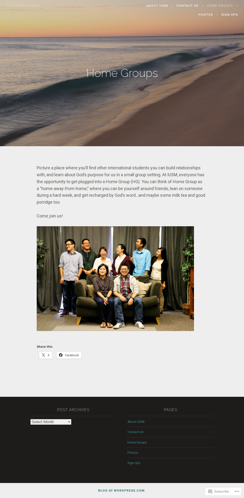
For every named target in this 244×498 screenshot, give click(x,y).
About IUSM (157, 5)
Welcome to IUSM (22, 5)
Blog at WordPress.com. (122, 490)
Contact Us (187, 5)
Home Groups (220, 5)
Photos (205, 14)
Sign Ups (229, 14)
